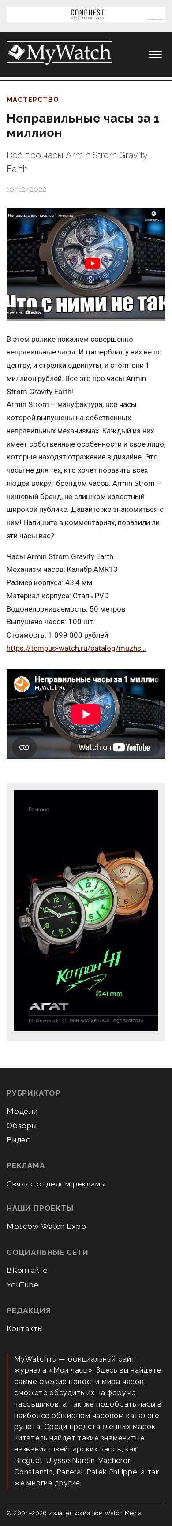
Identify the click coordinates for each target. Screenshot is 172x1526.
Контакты (25, 1328)
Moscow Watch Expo (46, 1226)
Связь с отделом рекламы (56, 1183)
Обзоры (22, 1125)
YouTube (23, 1284)
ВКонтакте (27, 1270)
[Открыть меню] (155, 54)
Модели (22, 1111)
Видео (19, 1139)
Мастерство (33, 100)
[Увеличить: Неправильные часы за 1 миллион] (86, 264)
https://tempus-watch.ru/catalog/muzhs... (76, 648)
